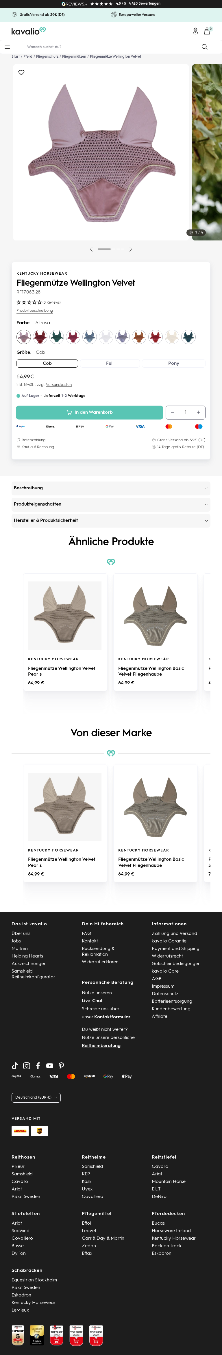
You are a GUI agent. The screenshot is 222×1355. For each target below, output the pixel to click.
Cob (47, 363)
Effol (86, 1223)
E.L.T (156, 1189)
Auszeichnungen (29, 964)
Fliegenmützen (74, 57)
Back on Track (167, 1246)
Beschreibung (28, 488)
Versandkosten (59, 385)
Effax (87, 1253)
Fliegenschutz (47, 57)
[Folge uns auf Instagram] (26, 1065)
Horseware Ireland (171, 1231)
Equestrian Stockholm (34, 1280)
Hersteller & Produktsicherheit (46, 520)
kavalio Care (165, 971)
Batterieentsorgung (172, 1001)
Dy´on (19, 1253)
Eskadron (161, 1253)
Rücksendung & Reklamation (98, 952)
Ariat (17, 1189)
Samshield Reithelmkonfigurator (33, 974)
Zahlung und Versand (174, 933)
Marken (20, 949)
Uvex (87, 1189)
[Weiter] (130, 249)
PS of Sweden (26, 1196)
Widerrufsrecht (167, 956)
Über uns (21, 933)
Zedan (89, 1246)
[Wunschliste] (21, 74)
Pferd (27, 57)
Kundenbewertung (171, 1009)
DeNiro (159, 1196)
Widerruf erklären (100, 962)
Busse (18, 1246)
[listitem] (65, 632)
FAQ (86, 933)
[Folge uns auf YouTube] (49, 1065)
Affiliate (159, 1016)
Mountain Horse (169, 1181)
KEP (86, 1174)
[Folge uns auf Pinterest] (61, 1065)
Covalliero (92, 1196)
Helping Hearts (27, 956)
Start (16, 57)
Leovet (89, 1231)
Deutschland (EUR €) (33, 1097)
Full (110, 363)
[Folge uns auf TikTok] (15, 1065)
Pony (173, 363)
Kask (87, 1181)
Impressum (163, 986)
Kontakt (90, 941)
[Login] (195, 31)
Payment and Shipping (175, 949)
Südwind (20, 1231)
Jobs (16, 941)
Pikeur (18, 1166)
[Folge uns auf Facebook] (38, 1065)
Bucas (158, 1223)
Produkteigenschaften (37, 504)
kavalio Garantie (169, 941)
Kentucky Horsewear (41, 274)
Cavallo (20, 1181)
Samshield (22, 1174)
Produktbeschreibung (34, 311)
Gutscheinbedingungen (176, 964)
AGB (157, 979)
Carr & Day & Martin (103, 1238)
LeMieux (20, 1310)
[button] (17, 643)
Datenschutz (165, 994)
